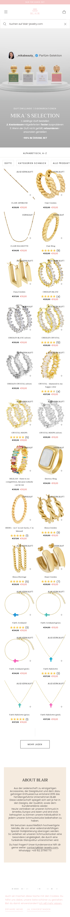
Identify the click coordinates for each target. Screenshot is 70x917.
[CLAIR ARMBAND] (19, 184)
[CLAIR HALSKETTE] (19, 227)
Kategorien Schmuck (32, 163)
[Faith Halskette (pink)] (50, 695)
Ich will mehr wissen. (50, 903)
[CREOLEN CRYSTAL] (50, 318)
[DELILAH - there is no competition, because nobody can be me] (19, 459)
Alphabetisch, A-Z (35, 153)
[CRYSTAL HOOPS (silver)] (50, 413)
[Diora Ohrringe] (19, 558)
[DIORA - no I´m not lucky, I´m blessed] (19, 509)
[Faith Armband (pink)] (19, 650)
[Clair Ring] (50, 227)
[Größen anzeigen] (30, 195)
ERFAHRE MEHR (14, 909)
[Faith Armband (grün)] (50, 604)
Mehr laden (35, 744)
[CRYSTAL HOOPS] (19, 413)
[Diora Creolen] (50, 509)
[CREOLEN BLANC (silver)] (19, 318)
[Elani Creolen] (50, 558)
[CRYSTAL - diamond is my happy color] (50, 364)
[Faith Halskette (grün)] (19, 695)
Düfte (8, 163)
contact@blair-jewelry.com (42, 847)
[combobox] (35, 24)
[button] (6, 12)
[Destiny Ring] (50, 459)
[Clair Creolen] (50, 184)
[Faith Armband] (19, 604)
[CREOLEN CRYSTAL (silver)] (19, 364)
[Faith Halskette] (50, 650)
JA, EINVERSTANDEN (39, 909)
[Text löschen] (65, 24)
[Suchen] (4, 24)
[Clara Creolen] (19, 273)
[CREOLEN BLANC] (50, 273)
